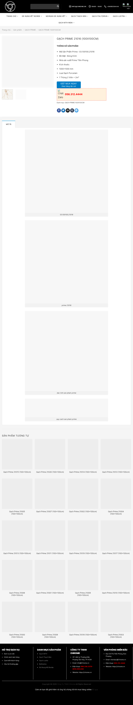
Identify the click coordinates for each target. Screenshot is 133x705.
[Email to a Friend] (68, 110)
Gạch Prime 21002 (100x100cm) (83, 511)
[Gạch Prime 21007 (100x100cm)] (50, 493)
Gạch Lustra (43, 660)
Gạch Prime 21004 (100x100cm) (116, 512)
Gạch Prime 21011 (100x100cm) (50, 553)
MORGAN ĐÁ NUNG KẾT (55, 16)
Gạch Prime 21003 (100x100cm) (116, 636)
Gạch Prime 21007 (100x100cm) (50, 511)
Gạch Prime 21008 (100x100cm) (50, 636)
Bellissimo (42, 664)
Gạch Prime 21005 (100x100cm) (17, 512)
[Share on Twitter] (63, 110)
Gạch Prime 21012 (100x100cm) (116, 472)
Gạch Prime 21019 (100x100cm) (83, 553)
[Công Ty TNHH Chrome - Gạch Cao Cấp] (14, 6)
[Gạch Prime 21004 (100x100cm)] (116, 493)
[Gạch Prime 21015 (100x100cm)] (17, 454)
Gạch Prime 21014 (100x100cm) (83, 472)
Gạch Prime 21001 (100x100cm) (50, 593)
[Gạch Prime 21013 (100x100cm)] (17, 535)
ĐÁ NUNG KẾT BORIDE (31, 16)
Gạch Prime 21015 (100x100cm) (17, 472)
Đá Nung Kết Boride (46, 667)
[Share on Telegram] (77, 110)
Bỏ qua (95, 689)
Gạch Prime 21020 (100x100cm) (50, 472)
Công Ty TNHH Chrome (66, 684)
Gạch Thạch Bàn (45, 657)
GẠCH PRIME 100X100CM (49, 30)
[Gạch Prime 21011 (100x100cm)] (50, 535)
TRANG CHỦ (11, 16)
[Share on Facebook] (59, 110)
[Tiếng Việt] (129, 6)
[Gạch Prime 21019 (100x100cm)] (83, 535)
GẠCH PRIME (30, 30)
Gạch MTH (43, 654)
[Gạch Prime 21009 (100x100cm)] (83, 575)
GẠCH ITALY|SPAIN (99, 16)
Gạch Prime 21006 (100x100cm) (17, 594)
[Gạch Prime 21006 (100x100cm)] (17, 575)
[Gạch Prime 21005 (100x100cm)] (17, 493)
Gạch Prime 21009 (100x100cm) (83, 594)
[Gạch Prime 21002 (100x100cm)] (83, 493)
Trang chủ (6, 30)
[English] (125, 5)
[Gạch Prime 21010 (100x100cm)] (116, 575)
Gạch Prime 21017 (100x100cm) (116, 553)
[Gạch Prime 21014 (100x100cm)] (83, 454)
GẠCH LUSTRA (119, 16)
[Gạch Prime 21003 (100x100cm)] (116, 617)
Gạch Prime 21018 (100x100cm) (83, 635)
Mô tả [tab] (8, 124)
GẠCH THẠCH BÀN (78, 16)
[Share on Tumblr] (72, 110)
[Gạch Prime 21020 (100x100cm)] (50, 454)
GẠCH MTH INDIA (66, 23)
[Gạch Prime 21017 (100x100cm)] (116, 535)
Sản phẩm (17, 30)
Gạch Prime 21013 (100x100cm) (17, 553)
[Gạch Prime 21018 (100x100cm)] (83, 617)
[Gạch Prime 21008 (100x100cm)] (50, 617)
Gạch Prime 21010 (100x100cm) (116, 593)
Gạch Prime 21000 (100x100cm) (17, 636)
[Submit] (58, 6)
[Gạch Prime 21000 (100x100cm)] (17, 617)
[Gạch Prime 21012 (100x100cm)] (116, 454)
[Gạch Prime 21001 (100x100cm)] (50, 575)
